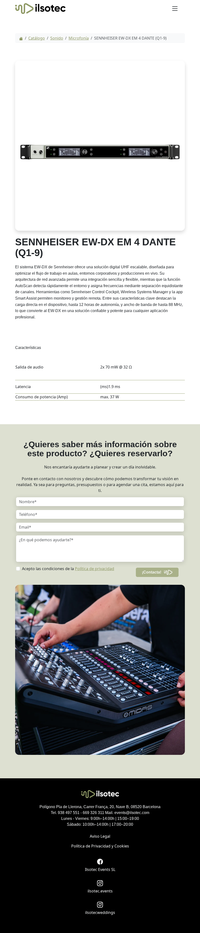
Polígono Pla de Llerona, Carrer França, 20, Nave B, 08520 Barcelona (100, 807)
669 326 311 (93, 813)
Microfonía (79, 38)
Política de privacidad (94, 568)
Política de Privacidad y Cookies (100, 846)
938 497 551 (69, 813)
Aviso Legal (100, 836)
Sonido (56, 38)
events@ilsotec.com (131, 813)
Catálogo (36, 38)
